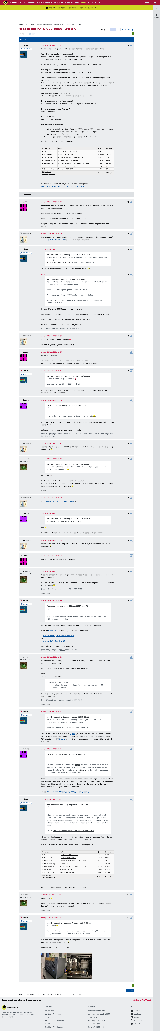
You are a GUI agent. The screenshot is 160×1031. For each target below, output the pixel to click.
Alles (113, 29)
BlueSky (137, 1011)
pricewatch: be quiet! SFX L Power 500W (58, 501)
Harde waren (29, 25)
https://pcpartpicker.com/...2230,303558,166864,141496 (62, 186)
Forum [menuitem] (84, 2)
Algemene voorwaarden (54, 1020)
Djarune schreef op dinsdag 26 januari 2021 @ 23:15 (67, 805)
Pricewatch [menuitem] (58, 2)
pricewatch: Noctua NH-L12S (54, 240)
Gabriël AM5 (45, 491)
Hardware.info (53, 630)
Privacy (48, 1024)
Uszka (25, 202)
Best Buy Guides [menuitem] (43, 2)
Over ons (57, 1014)
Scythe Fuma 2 (65, 864)
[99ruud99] (23, 239)
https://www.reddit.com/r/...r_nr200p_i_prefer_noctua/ (68, 792)
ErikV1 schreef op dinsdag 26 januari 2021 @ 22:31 (67, 405)
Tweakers (5, 1012)
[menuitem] (139, 2)
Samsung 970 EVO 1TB (67, 169)
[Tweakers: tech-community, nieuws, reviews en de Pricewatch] (11, 2)
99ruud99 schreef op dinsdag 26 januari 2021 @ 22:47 (68, 464)
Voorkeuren (58, 1027)
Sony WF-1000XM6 (96, 1027)
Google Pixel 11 (94, 1017)
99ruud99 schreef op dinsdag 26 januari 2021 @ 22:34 (68, 376)
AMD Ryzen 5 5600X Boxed (68, 151)
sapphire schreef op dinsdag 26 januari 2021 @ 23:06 (68, 717)
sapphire (26, 459)
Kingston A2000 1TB (67, 872)
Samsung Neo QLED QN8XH (99, 1014)
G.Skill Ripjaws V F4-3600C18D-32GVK (73, 866)
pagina (72, 734)
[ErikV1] (23, 54)
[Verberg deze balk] (150, 8)
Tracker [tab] (156, 11)
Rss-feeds (138, 1020)
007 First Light (94, 1024)
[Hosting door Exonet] (141, 1000)
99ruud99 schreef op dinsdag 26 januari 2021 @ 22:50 (68, 519)
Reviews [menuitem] (31, 2)
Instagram (138, 1017)
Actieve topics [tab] (156, 18)
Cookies (48, 1027)
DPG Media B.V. (29, 1012)
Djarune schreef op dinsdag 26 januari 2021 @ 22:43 (67, 606)
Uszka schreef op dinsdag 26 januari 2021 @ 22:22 (67, 279)
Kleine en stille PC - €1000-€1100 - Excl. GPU (69, 25)
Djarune (26, 400)
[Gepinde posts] (132, 29)
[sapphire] (23, 467)
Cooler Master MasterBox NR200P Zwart (72, 157)
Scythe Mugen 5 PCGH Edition (69, 160)
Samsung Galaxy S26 (96, 1020)
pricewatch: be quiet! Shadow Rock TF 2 (58, 636)
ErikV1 (25, 45)
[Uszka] (23, 207)
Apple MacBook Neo (96, 1011)
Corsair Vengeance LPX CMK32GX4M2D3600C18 (75, 163)
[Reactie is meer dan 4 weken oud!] (43, 274)
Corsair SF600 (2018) (67, 869)
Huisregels (49, 1017)
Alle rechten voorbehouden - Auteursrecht (18, 1015)
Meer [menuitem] (96, 2)
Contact (48, 1014)
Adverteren (49, 1011)
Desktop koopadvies (43, 25)
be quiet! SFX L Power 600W (68, 166)
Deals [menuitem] (90, 2)
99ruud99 (27, 234)
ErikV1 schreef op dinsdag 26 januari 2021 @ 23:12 (67, 754)
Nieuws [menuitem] (23, 2)
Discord (137, 1024)
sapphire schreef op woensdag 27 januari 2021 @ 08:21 (68, 923)
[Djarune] (23, 406)
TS (118, 29)
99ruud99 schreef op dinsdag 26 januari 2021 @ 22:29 (68, 255)
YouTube (137, 1014)
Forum (21, 25)
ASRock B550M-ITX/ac (67, 154)
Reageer (31, 34)
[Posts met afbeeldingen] (122, 29)
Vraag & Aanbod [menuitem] (72, 2)
